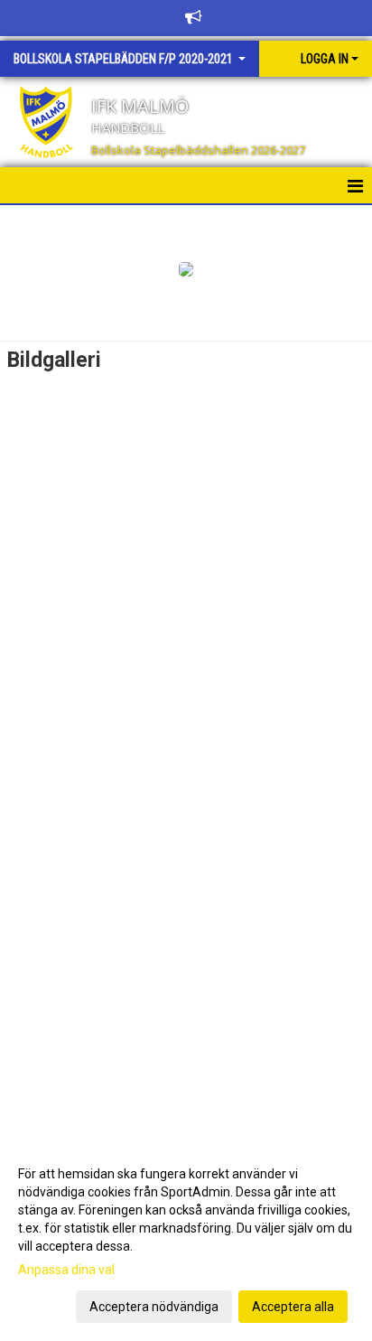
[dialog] (186, 1239)
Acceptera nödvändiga (154, 1306)
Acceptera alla (293, 1306)
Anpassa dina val (66, 1269)
